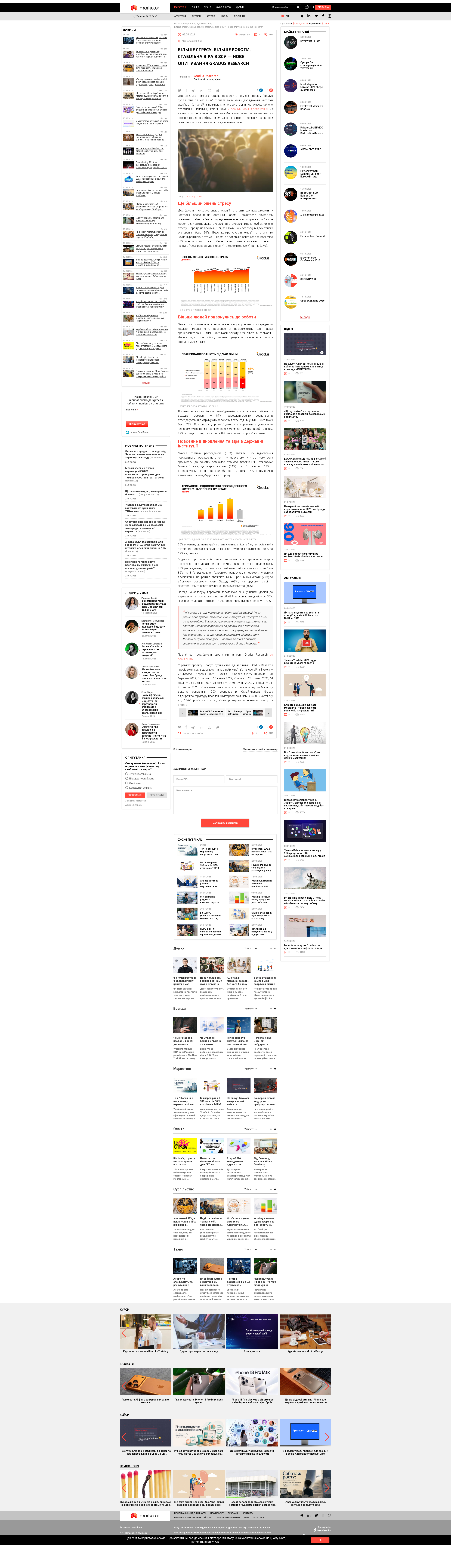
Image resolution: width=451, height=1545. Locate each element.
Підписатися (137, 423)
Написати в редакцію (192, 733)
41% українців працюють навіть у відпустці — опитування (261, 933)
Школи (224, 16)
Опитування (244, 35)
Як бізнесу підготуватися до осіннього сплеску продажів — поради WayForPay (151, 234)
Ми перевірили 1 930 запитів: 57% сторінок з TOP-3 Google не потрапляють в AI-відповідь (210, 869)
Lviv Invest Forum (310, 40)
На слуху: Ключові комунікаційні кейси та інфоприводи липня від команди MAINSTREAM (304, 366)
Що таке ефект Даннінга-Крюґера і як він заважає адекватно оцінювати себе (199, 1503)
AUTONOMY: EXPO (310, 149)
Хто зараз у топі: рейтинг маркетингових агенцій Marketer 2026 (209, 886)
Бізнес (195, 7)
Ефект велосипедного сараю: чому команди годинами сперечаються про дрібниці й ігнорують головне (252, 1503)
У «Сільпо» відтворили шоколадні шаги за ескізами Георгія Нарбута (150, 318)
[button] (275, 948)
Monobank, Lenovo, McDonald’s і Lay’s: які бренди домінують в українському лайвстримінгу (151, 304)
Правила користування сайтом (192, 1517)
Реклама (233, 1513)
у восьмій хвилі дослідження (248, 109)
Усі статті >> (250, 948)
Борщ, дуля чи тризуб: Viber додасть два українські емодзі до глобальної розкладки (151, 110)
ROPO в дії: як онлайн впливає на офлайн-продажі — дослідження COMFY (210, 934)
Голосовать (135, 795)
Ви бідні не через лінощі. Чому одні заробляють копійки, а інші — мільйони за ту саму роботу (304, 900)
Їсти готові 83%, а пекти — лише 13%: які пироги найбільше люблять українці (261, 854)
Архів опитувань (133, 805)
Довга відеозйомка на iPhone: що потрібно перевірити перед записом (305, 1401)
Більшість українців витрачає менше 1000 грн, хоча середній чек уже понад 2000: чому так (210, 919)
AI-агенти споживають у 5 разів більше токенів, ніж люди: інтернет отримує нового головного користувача (151, 40)
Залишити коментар (225, 822)
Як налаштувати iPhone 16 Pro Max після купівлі (199, 1401)
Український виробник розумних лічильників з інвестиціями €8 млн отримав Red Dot (152, 332)
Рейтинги (239, 16)
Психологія (129, 1466)
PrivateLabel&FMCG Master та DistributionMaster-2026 (311, 131)
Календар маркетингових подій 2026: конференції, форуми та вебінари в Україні (152, 179)
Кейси (124, 1415)
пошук (298, 7)
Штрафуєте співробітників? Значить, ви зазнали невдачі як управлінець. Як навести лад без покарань (303, 804)
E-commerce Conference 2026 (310, 259)
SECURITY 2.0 (308, 279)
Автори (210, 16)
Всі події (305, 317)
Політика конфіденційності (190, 1513)
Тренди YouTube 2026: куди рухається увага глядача (300, 661)
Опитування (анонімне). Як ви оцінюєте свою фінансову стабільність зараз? (145, 766)
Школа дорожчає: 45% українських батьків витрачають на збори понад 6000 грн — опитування (152, 207)
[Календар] (306, 7)
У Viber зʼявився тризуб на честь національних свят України (152, 122)
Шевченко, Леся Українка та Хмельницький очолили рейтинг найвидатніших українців (152, 96)
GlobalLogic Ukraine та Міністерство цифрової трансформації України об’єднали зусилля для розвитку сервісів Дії (152, 360)
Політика (259, 1517)
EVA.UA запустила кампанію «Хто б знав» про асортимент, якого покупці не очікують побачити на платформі (305, 463)
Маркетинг (180, 7)
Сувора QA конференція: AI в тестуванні (311, 65)
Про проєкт (217, 1513)
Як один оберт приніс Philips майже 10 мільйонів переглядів (303, 555)
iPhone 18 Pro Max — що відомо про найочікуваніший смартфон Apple (252, 1401)
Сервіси (196, 16)
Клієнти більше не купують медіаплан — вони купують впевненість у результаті (300, 708)
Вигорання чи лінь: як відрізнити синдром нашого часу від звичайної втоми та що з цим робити (145, 1503)
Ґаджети (127, 1364)
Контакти (248, 1513)
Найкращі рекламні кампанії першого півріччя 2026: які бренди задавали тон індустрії (304, 509)
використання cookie (251, 1538)
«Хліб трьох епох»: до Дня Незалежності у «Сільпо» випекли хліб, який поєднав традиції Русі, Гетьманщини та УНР (151, 137)
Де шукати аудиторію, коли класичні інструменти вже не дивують (252, 1452)
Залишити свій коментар (260, 749)
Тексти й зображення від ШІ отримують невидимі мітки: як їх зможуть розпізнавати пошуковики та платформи (152, 290)
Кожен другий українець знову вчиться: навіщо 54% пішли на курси (151, 276)
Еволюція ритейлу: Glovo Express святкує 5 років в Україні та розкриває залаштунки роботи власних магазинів (152, 374)
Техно (207, 7)
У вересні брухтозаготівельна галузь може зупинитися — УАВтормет (143, 508)
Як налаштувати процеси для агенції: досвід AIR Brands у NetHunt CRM (302, 615)
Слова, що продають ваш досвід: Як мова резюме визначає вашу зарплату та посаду (145, 454)
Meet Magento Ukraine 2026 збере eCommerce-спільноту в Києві (311, 88)
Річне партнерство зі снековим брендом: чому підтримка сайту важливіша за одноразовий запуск (199, 1452)
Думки (240, 7)
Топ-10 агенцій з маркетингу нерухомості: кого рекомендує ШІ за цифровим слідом (210, 854)
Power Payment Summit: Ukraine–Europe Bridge (310, 174)
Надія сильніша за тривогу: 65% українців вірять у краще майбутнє (261, 869)
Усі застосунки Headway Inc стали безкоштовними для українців (150, 151)
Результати (157, 795)
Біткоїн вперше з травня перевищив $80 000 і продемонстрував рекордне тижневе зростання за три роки (144, 473)
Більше (146, 383)
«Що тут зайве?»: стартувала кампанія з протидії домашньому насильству (150, 221)
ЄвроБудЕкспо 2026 (312, 300)
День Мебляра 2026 (312, 214)
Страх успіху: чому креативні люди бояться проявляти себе (305, 1503)
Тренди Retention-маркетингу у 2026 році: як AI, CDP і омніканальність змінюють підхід (304, 853)
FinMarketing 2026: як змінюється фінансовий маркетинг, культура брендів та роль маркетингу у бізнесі (151, 165)
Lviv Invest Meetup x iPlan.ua (311, 107)
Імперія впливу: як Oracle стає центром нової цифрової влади (303, 947)
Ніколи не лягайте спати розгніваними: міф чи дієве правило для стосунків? (141, 565)
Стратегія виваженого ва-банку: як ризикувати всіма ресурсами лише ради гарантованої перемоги (145, 526)
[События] (312, 8)
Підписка (323, 7)
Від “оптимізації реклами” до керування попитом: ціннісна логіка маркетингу (302, 755)
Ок (320, 1540)
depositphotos (194, 196)
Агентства (180, 16)
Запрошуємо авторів (227, 1517)
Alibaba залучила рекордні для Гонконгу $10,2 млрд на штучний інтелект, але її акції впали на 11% (145, 545)
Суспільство (223, 7)
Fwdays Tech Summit (312, 236)
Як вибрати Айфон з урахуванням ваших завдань (145, 1401)
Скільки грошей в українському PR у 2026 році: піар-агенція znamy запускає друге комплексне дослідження (151, 249)
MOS (246, 1517)
